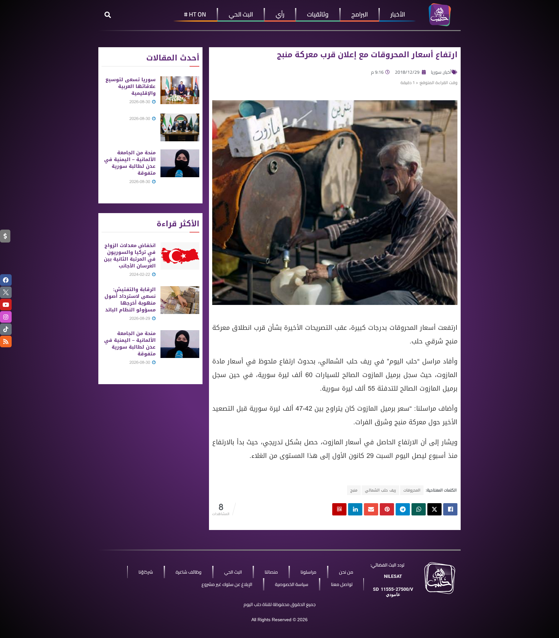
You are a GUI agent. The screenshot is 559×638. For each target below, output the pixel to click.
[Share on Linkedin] (355, 509)
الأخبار (397, 14)
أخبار (447, 72)
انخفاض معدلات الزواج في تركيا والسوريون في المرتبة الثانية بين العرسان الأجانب (130, 255)
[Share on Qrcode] (339, 509)
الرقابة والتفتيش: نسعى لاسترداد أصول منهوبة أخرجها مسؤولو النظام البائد (130, 299)
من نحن (346, 572)
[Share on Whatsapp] (418, 509)
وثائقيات (318, 14)
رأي (280, 14)
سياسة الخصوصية (291, 584)
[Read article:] (179, 127)
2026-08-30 (140, 102)
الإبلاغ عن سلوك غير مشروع (227, 584)
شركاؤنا (145, 572)
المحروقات (411, 490)
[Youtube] (6, 304)
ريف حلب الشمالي (380, 490)
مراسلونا (308, 572)
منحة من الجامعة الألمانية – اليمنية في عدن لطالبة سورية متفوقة (130, 163)
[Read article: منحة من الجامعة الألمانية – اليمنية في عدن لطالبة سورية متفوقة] (179, 163)
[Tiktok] (6, 329)
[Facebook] (6, 280)
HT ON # (195, 14)
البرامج (359, 14)
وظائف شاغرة (189, 572)
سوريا (436, 72)
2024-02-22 (140, 274)
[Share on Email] (371, 509)
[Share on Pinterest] (387, 509)
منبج (353, 490)
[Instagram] (6, 317)
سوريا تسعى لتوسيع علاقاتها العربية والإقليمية (130, 86)
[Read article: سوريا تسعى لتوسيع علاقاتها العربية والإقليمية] (179, 90)
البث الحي (241, 14)
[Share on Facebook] (450, 509)
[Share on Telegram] (403, 509)
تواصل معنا (342, 584)
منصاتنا (271, 572)
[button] (107, 14)
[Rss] (6, 341)
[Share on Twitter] (434, 509)
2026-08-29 (140, 318)
